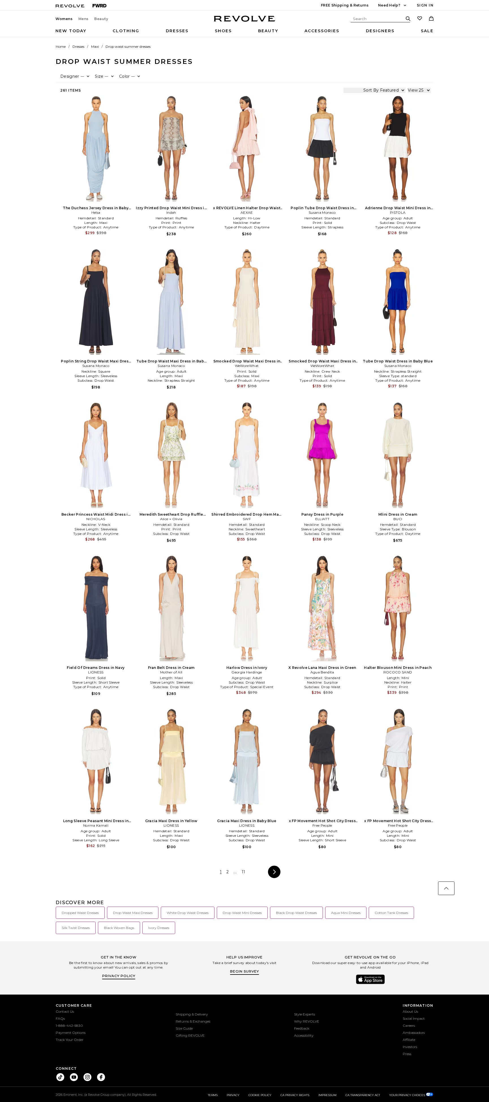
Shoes (223, 30)
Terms (213, 1095)
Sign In (425, 5)
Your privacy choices (407, 1095)
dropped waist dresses (80, 913)
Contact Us (65, 1011)
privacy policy (118, 976)
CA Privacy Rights (294, 1095)
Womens (64, 19)
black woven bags (119, 928)
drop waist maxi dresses (133, 913)
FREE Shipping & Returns (344, 5)
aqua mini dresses (346, 913)
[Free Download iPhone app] (370, 983)
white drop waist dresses (188, 913)
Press (407, 1054)
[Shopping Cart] (431, 19)
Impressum (327, 1095)
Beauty (101, 19)
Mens (83, 19)
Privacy (233, 1095)
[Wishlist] (419, 19)
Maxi (95, 46)
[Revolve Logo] (244, 21)
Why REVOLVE (306, 1021)
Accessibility (304, 1035)
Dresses (177, 30)
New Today (70, 30)
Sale (427, 30)
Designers (380, 30)
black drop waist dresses (296, 913)
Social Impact (414, 1018)
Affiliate (409, 1040)
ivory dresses (158, 928)
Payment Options (70, 1032)
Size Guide (184, 1028)
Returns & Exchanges (193, 1021)
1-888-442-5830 (69, 1025)
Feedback (301, 1028)
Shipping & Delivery (192, 1014)
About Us (410, 1011)
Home (61, 46)
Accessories (321, 30)
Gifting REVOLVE (190, 1035)
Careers (409, 1025)
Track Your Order (69, 1040)
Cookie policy (259, 1095)
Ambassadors (414, 1032)
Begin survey (244, 971)
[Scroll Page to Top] (446, 888)
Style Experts (304, 1014)
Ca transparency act (363, 1095)
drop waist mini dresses (242, 913)
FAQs (60, 1018)
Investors (410, 1047)
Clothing (126, 30)
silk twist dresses (76, 928)
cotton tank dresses (391, 913)
